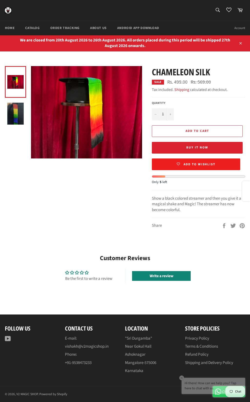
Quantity (158, 103)
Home (10, 28)
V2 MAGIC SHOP (27, 394)
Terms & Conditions (201, 346)
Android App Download (138, 28)
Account (239, 28)
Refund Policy (196, 354)
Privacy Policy (197, 338)
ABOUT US (98, 28)
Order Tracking (65, 28)
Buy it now (197, 147)
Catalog (32, 28)
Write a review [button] (161, 276)
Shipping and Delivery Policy (209, 363)
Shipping (181, 89)
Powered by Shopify (53, 394)
